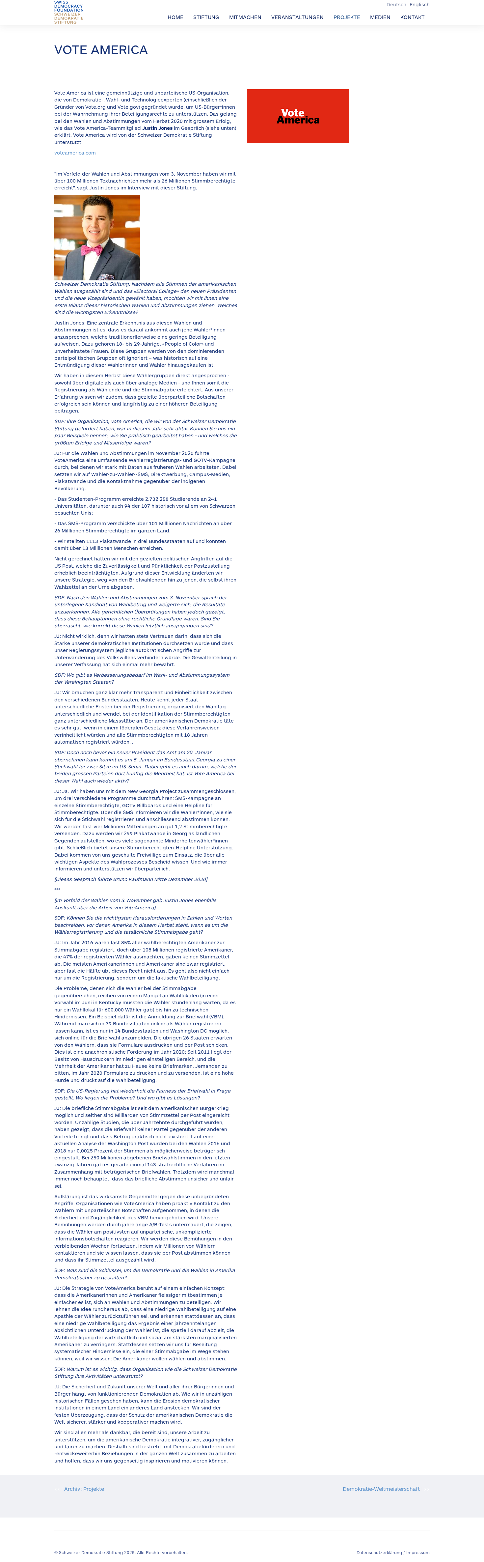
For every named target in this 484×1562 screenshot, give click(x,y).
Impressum (418, 1552)
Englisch (420, 4)
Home (175, 17)
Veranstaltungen (297, 17)
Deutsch (397, 4)
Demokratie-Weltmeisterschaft (381, 1489)
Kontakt (412, 17)
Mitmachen (245, 17)
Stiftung (206, 17)
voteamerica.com (75, 153)
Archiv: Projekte (84, 1489)
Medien (380, 17)
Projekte (347, 17)
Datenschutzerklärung (379, 1552)
